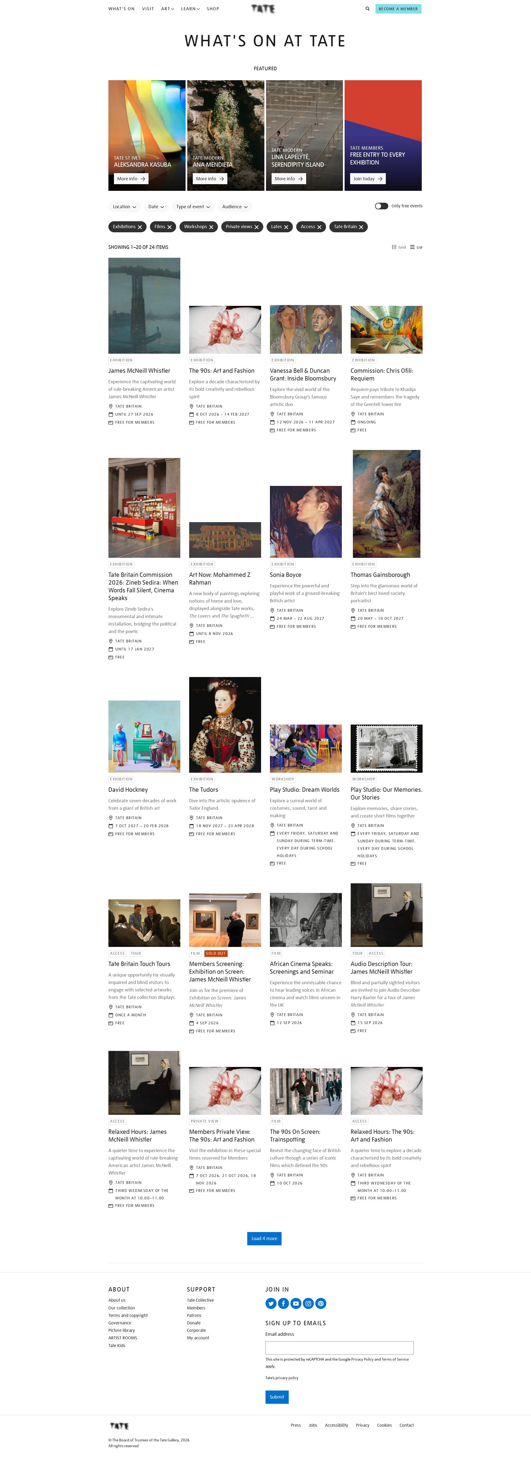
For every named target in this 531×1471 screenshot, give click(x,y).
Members (196, 1308)
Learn (188, 9)
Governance (119, 1323)
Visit (148, 9)
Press (296, 1425)
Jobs (313, 1425)
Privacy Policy (362, 1359)
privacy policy (286, 1377)
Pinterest (320, 1303)
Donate (194, 1323)
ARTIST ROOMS (122, 1338)
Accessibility (336, 1425)
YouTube (295, 1303)
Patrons (194, 1315)
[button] (366, 8)
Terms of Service (395, 1359)
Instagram (308, 1303)
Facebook (283, 1303)
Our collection (121, 1308)
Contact (407, 1425)
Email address (280, 1334)
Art (165, 9)
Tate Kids (116, 1345)
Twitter (271, 1303)
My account (198, 1338)
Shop (213, 9)
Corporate (196, 1330)
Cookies (384, 1425)
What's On (121, 9)
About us (117, 1300)
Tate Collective (200, 1300)
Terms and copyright (128, 1315)
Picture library (121, 1330)
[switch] (382, 206)
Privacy (362, 1425)
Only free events (407, 206)
